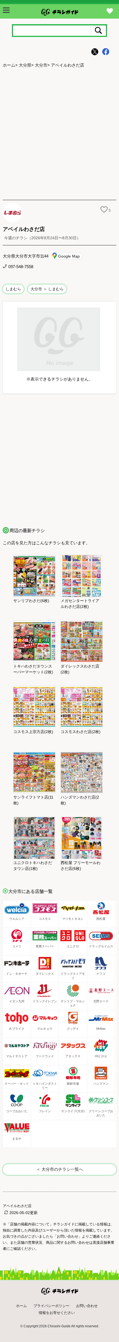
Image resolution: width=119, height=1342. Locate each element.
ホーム (9, 65)
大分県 (25, 65)
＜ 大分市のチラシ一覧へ (59, 1169)
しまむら (13, 289)
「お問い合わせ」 (67, 1236)
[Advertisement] (59, 134)
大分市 (41, 65)
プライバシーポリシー (51, 1306)
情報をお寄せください (57, 1313)
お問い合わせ (87, 1306)
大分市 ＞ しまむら (47, 289)
